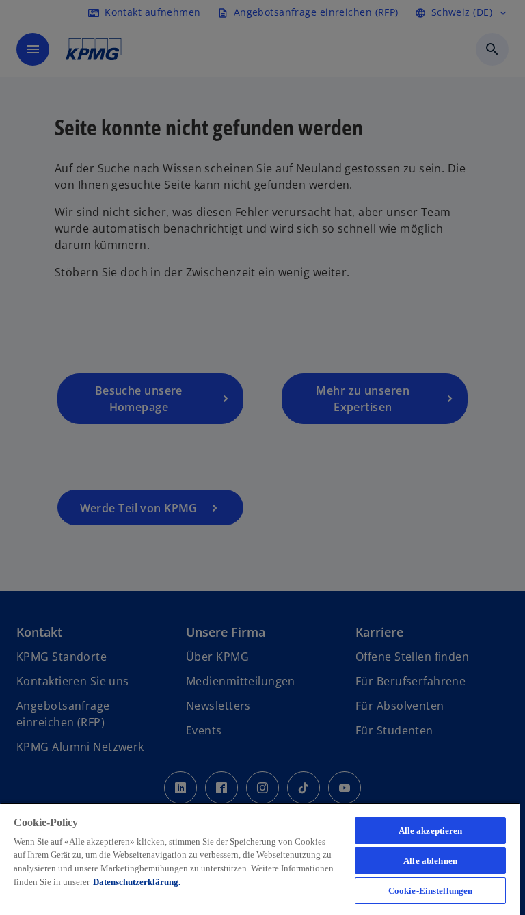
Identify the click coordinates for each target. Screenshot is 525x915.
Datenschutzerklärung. (136, 882)
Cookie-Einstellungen (430, 891)
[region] (260, 858)
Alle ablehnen (430, 861)
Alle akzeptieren (431, 830)
